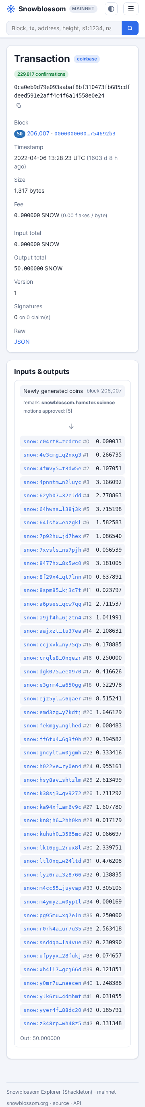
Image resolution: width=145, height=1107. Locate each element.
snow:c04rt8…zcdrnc (52, 441)
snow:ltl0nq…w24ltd (52, 861)
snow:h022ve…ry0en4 (52, 766)
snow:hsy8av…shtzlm (52, 780)
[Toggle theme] (111, 8)
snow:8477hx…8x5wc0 (52, 563)
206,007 (38, 133)
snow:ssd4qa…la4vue (52, 942)
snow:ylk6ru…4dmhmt (52, 996)
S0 (20, 134)
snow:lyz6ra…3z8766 (52, 875)
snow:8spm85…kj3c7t (52, 590)
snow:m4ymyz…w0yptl (52, 902)
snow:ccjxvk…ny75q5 (52, 645)
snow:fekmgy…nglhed (52, 726)
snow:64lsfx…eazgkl (52, 522)
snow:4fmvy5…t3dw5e (52, 468)
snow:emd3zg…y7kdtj (52, 712)
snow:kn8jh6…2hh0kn (52, 820)
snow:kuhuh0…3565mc (52, 834)
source (61, 1103)
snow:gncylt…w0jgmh (52, 753)
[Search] (130, 28)
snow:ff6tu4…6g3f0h (52, 739)
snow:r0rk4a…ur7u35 (52, 929)
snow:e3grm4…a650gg (52, 685)
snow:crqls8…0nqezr (52, 658)
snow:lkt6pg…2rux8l (52, 848)
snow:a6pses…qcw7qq (52, 604)
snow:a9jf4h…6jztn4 (52, 618)
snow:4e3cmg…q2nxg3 (52, 455)
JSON (22, 341)
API (77, 1103)
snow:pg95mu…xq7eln (52, 915)
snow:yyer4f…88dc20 (52, 1010)
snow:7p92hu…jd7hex (52, 536)
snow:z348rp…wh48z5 (52, 1023)
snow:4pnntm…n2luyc (52, 482)
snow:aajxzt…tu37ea (52, 631)
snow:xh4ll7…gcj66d (52, 969)
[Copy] (18, 106)
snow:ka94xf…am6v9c (52, 807)
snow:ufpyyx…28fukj (52, 956)
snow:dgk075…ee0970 (52, 672)
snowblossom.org (27, 1103)
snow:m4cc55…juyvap (52, 888)
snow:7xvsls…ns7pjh (52, 550)
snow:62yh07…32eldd (52, 495)
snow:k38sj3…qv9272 (52, 793)
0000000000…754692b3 (85, 134)
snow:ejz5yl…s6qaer (52, 699)
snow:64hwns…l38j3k (52, 509)
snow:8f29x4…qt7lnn (52, 577)
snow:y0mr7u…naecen (52, 983)
